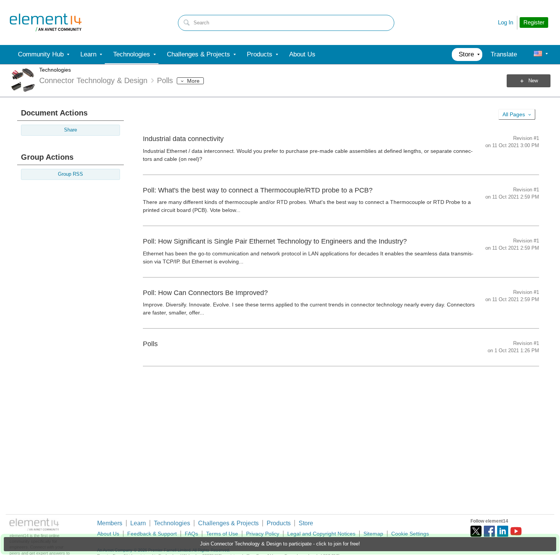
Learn (138, 523)
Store (306, 523)
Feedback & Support (152, 534)
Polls (150, 344)
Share (70, 130)
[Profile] (537, 54)
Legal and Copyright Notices (321, 534)
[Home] (46, 22)
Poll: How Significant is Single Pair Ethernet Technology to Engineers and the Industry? (275, 241)
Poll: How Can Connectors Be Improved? (205, 293)
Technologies (55, 70)
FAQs (191, 534)
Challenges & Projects (228, 523)
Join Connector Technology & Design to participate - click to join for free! (280, 544)
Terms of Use (222, 534)
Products (279, 523)
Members (109, 523)
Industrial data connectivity (183, 139)
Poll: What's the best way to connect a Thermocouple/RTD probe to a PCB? (258, 190)
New (533, 80)
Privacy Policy (262, 534)
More (193, 81)
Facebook (489, 531)
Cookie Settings (410, 534)
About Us (108, 534)
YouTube (516, 531)
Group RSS (70, 174)
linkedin (502, 531)
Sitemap (373, 534)
